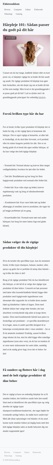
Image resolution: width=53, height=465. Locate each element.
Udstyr (28, 10)
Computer (18, 10)
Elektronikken (11, 3)
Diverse (7, 10)
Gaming (19, 14)
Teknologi (8, 14)
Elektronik (38, 10)
